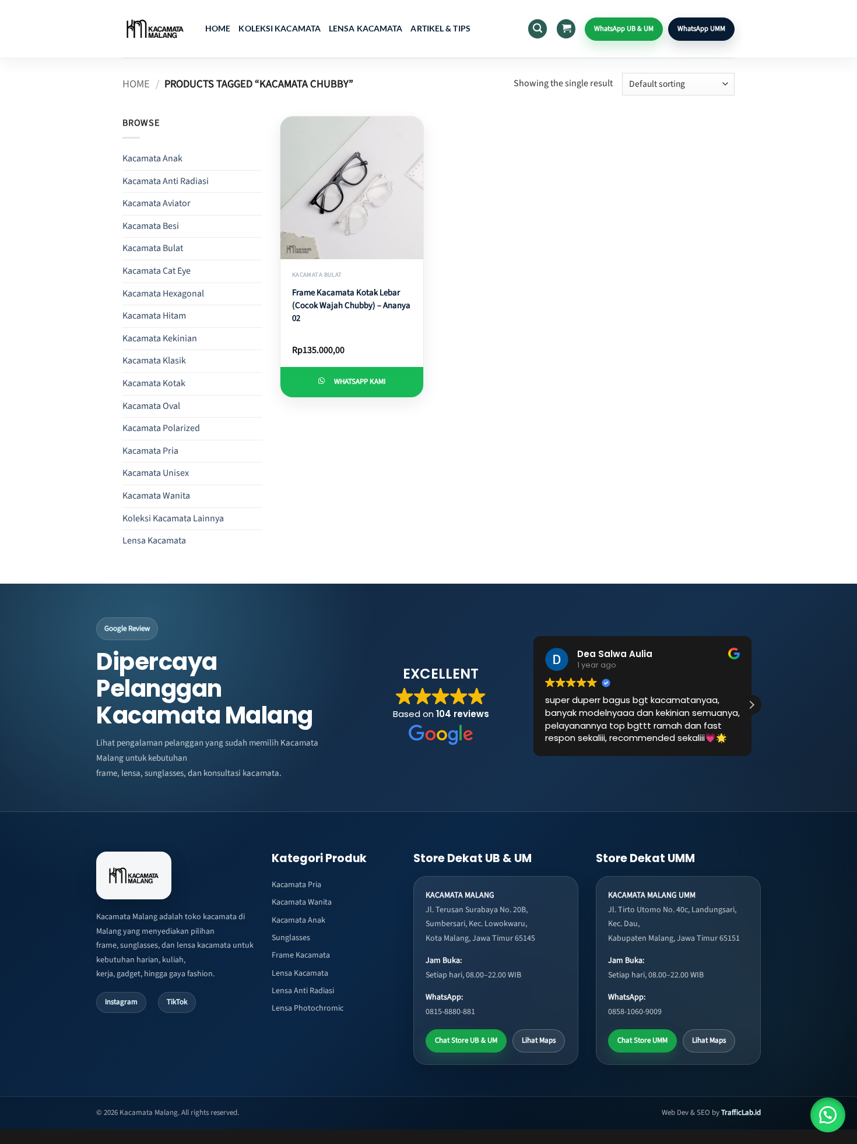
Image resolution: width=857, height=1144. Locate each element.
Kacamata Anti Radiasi (165, 181)
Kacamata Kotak (153, 383)
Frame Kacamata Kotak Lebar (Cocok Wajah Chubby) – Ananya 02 (351, 305)
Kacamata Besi (150, 226)
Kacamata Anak (152, 158)
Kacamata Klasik (154, 360)
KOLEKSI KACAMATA (279, 28)
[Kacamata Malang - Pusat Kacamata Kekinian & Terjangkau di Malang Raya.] (155, 28)
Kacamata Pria (150, 450)
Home (136, 83)
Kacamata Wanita (156, 495)
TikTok (177, 1002)
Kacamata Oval (151, 406)
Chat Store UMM (642, 1040)
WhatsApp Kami (359, 381)
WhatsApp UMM (701, 28)
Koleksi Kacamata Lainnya (173, 518)
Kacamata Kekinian (159, 338)
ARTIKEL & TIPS (440, 28)
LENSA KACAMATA (365, 28)
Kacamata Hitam (154, 315)
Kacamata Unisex (155, 473)
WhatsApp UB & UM (624, 28)
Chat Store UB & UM (466, 1040)
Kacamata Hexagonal (163, 293)
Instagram (121, 1002)
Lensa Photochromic (307, 1008)
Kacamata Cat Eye (156, 270)
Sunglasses (291, 938)
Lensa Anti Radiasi (303, 991)
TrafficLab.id (741, 1112)
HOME (217, 28)
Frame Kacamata (301, 955)
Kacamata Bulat (152, 248)
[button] (537, 28)
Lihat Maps (539, 1040)
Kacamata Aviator (156, 203)
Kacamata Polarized (161, 428)
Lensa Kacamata (154, 540)
